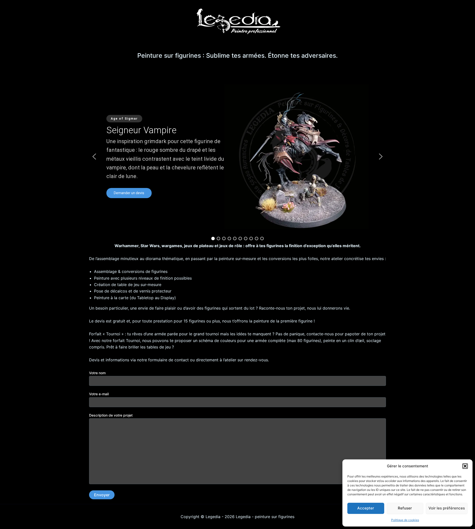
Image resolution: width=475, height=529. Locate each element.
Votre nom (97, 373)
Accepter (365, 508)
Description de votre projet (111, 415)
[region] (237, 156)
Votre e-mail (99, 394)
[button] (465, 466)
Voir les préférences (446, 508)
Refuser (405, 508)
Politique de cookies (405, 520)
